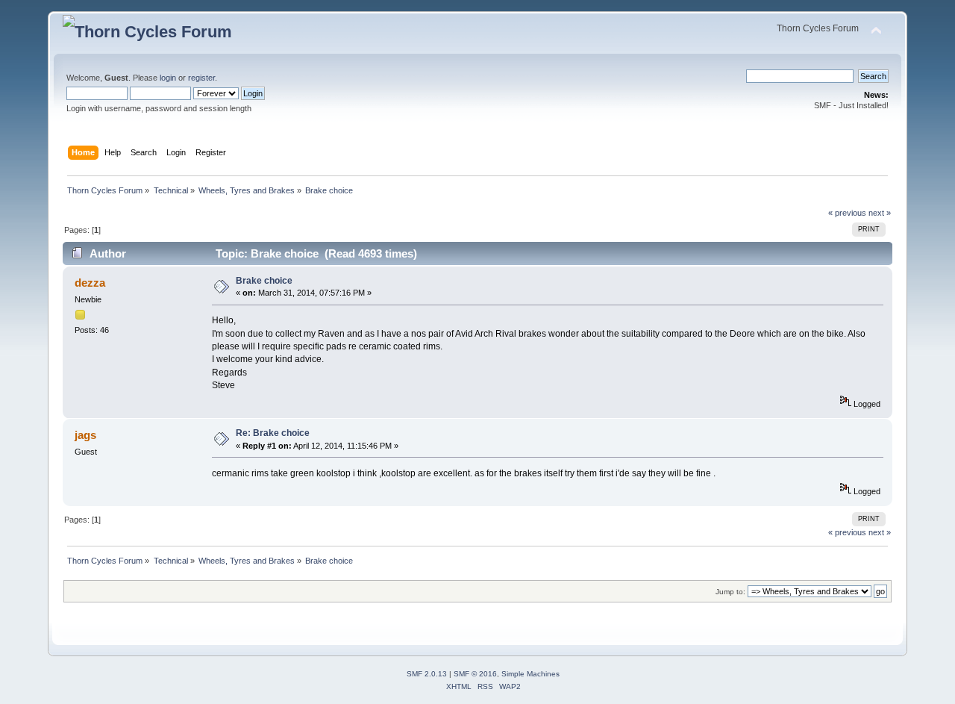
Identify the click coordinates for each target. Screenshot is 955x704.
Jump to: (730, 592)
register (201, 77)
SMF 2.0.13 (427, 674)
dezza (90, 282)
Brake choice (264, 280)
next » (879, 212)
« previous (847, 212)
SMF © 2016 (475, 674)
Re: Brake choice (273, 433)
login (168, 77)
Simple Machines (530, 674)
